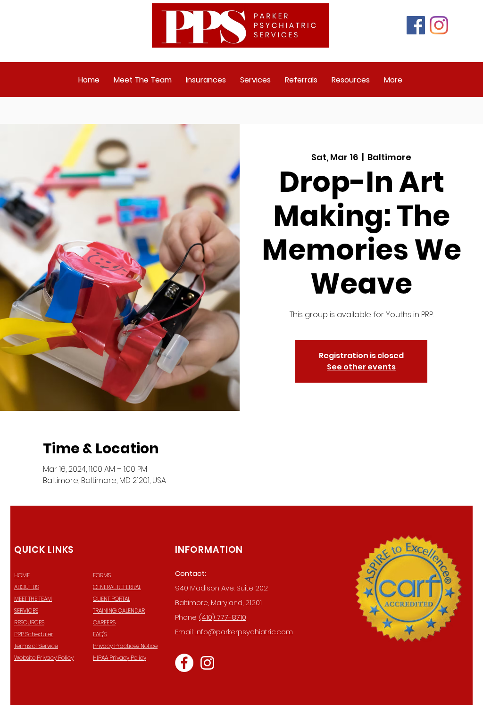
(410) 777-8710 (222, 617)
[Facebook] (416, 25)
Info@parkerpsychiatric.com (244, 632)
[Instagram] (439, 25)
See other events (361, 366)
